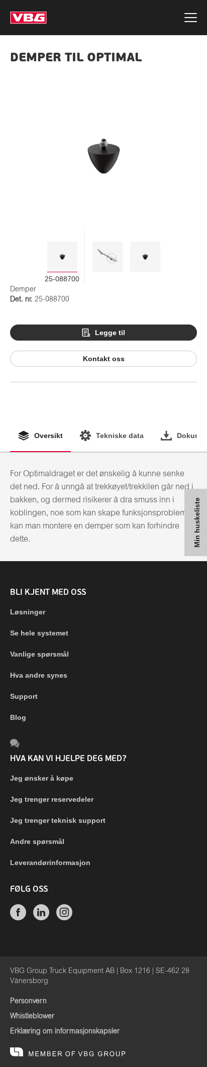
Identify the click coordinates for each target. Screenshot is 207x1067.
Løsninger (27, 612)
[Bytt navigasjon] (190, 19)
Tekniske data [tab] (120, 436)
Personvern (28, 1001)
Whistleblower (32, 1016)
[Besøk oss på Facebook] (18, 918)
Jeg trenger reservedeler (51, 799)
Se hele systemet (39, 633)
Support (24, 696)
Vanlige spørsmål (39, 654)
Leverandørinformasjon (50, 863)
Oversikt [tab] (48, 436)
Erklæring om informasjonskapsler (65, 1031)
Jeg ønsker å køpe (41, 778)
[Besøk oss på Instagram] (64, 918)
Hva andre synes (38, 675)
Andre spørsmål (37, 841)
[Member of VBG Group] (68, 1052)
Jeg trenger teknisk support (58, 820)
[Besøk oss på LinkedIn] (41, 918)
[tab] (62, 257)
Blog (18, 717)
